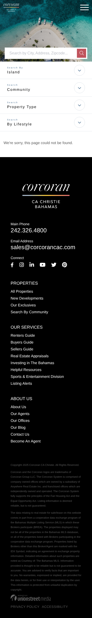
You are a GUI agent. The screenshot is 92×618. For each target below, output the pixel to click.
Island (13, 72)
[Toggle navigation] (84, 7)
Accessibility (55, 606)
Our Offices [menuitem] (20, 421)
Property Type (22, 107)
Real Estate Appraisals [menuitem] (30, 356)
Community (18, 90)
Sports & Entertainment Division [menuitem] (37, 377)
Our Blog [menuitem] (18, 428)
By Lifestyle (19, 124)
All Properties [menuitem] (22, 292)
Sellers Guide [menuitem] (22, 349)
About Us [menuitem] (18, 407)
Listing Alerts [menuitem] (21, 384)
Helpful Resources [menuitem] (26, 370)
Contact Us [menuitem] (20, 435)
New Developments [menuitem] (27, 298)
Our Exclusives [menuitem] (23, 305)
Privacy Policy (25, 606)
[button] (81, 53)
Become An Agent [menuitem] (26, 441)
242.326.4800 (29, 228)
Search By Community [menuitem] (29, 312)
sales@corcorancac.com (43, 245)
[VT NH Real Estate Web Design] (31, 598)
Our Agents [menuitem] (20, 414)
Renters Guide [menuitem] (23, 336)
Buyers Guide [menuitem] (22, 342)
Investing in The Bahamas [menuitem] (32, 363)
